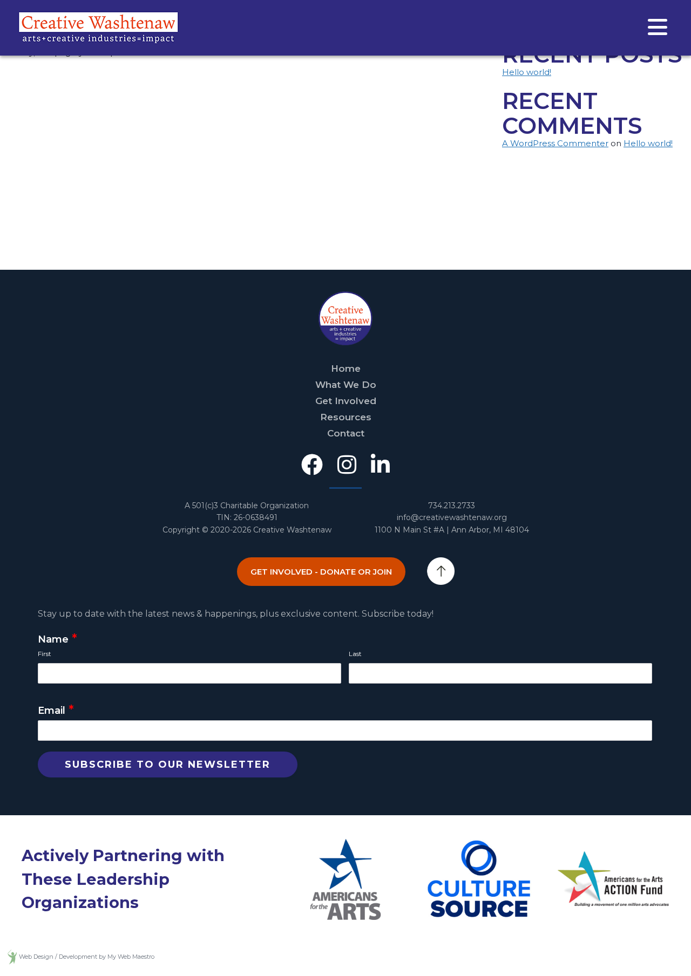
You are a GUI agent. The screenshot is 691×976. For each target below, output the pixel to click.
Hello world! (526, 72)
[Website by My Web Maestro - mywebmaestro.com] (12, 956)
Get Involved (345, 400)
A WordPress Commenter (555, 143)
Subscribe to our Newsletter (167, 764)
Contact (345, 433)
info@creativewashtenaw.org (452, 517)
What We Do (345, 384)
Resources (345, 417)
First (44, 654)
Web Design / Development (58, 956)
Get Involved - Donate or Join (321, 572)
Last (355, 654)
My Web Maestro (130, 956)
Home (346, 368)
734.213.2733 (451, 505)
